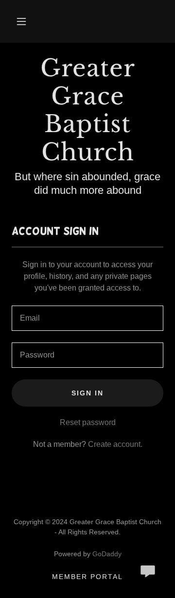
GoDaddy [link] (107, 554)
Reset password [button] (88, 422)
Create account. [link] (115, 444)
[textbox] (87, 318)
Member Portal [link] (87, 577)
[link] (87, 110)
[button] (21, 21)
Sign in (87, 393)
